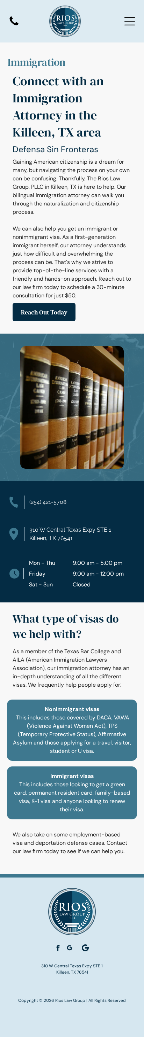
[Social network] (85, 948)
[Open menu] (129, 21)
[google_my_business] (69, 948)
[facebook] (58, 948)
